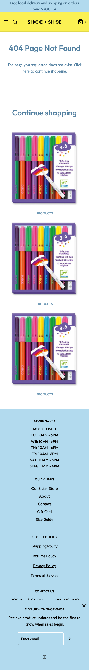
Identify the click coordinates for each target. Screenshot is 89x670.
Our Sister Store (44, 488)
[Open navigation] (6, 22)
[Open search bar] (16, 22)
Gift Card (44, 511)
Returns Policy (44, 556)
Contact (44, 504)
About (44, 496)
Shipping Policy (45, 546)
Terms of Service (44, 575)
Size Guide (44, 519)
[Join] (69, 639)
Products (44, 213)
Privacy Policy (44, 565)
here (26, 71)
